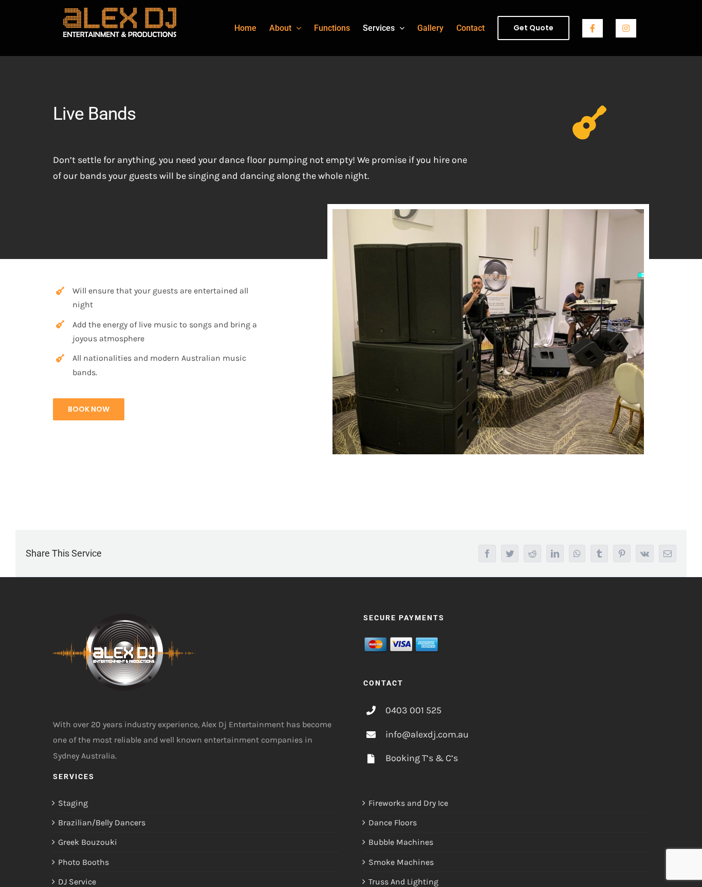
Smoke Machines (401, 862)
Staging (73, 803)
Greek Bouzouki (87, 842)
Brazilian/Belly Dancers (101, 822)
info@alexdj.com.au (427, 734)
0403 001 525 (413, 710)
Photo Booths (83, 862)
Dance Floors (392, 822)
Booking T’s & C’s (421, 758)
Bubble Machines (400, 842)
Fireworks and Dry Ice (408, 803)
